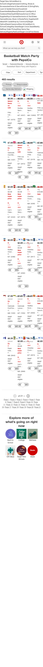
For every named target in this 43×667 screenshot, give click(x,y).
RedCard (16, 32)
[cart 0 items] (38, 42)
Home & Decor (15, 6)
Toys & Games (12, 16)
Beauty (15, 11)
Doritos (19, 113)
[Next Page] (40, 72)
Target (4, 64)
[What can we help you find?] (21, 48)
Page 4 (25, 399)
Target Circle (25, 32)
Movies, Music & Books (15, 19)
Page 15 (31, 404)
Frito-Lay (9, 117)
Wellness (19, 14)
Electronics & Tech (25, 16)
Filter (8, 72)
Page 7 (10, 402)
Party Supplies (30, 19)
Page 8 (16, 402)
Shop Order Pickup (9, 29)
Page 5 (32, 399)
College (9, 4)
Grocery (15, 9)
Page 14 (24, 404)
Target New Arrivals (7, 1)
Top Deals (15, 26)
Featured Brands (16, 64)
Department (30, 72)
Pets (9, 14)
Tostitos (28, 310)
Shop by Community (20, 21)
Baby (10, 11)
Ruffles (28, 157)
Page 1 (6, 399)
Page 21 (37, 407)
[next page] (28, 396)
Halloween (16, 4)
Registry (9, 32)
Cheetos (28, 201)
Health (13, 14)
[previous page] (15, 396)
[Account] (32, 42)
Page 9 (22, 402)
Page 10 (29, 402)
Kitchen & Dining (28, 6)
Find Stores (34, 32)
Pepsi (9, 353)
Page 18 (15, 407)
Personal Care (23, 11)
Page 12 (9, 404)
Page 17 (8, 407)
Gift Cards (8, 21)
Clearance (14, 24)
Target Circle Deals (26, 26)
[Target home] (21, 42)
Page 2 (13, 399)
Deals (8, 24)
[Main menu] (4, 42)
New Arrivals (23, 24)
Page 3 (19, 399)
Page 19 (23, 407)
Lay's (9, 214)
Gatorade (9, 157)
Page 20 (30, 407)
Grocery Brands (32, 64)
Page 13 (17, 404)
